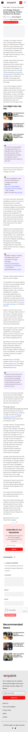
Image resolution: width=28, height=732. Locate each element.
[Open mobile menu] (2, 3)
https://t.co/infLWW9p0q (12, 186)
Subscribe (14, 698)
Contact (5, 717)
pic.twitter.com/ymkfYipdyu (13, 265)
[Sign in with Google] (25, 2)
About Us (5, 703)
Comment (8, 575)
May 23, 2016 (17, 269)
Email (6, 599)
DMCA (5, 713)
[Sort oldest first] (14, 557)
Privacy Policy (7, 710)
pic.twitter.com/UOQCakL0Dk (13, 188)
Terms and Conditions (9, 707)
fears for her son (14, 363)
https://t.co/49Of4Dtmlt (12, 263)
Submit (14, 549)
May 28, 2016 (18, 192)
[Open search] (20, 2)
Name (6, 590)
